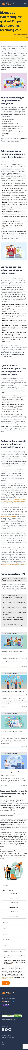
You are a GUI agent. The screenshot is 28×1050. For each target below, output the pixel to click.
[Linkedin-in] (6, 1029)
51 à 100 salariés (13, 907)
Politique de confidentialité (8, 1037)
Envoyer (6, 983)
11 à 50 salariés (14, 902)
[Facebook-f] (3, 1029)
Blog (3, 1044)
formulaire (4, 978)
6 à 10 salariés (14, 898)
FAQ (2, 1042)
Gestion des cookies (6, 1035)
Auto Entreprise (14, 916)
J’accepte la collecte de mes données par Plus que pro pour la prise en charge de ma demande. (15, 962)
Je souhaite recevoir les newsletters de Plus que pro (14, 956)
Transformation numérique (20, 34)
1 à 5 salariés (14, 893)
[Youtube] (9, 1029)
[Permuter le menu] (25, 3)
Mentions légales (5, 1040)
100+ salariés (14, 912)
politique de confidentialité (7, 977)
